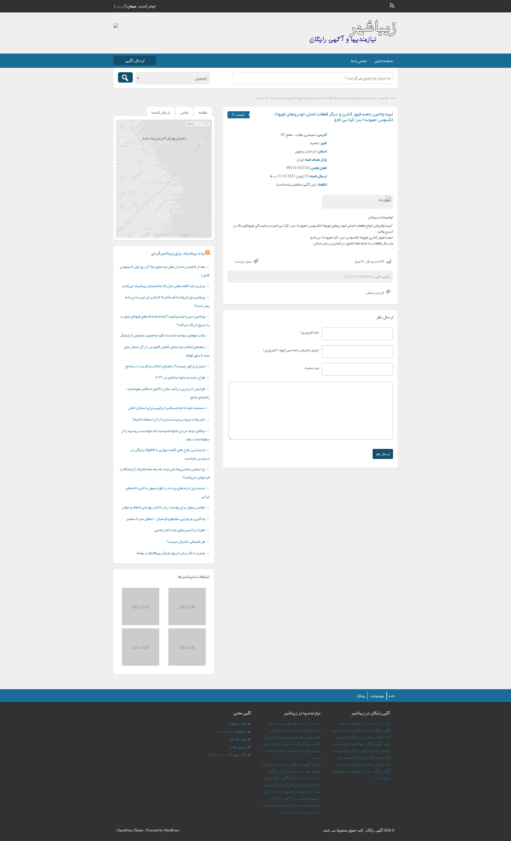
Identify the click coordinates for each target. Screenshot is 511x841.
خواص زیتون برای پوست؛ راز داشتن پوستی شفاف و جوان (163, 507)
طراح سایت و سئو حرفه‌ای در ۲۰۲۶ (180, 377)
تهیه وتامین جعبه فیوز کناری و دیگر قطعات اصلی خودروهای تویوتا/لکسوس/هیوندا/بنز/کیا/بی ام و (333, 116)
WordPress (171, 830)
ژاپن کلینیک (238, 739)
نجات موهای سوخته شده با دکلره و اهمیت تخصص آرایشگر (162, 335)
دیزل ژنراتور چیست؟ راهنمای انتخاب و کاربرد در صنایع (165, 366)
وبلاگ (361, 696)
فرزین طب (238, 747)
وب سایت (312, 368)
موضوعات (377, 696)
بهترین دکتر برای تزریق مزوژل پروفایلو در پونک (170, 553)
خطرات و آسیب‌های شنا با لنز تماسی (179, 530)
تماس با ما (359, 61)
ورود (119, 6)
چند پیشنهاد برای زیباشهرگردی (178, 253)
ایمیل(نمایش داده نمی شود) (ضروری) (291, 350)
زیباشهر (241, 731)
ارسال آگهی (134, 60)
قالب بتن (240, 755)
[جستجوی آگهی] (125, 77)
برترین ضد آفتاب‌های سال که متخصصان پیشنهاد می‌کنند (163, 286)
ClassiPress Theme (130, 830)
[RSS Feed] (392, 4)
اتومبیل (383, 97)
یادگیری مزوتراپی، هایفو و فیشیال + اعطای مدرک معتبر (165, 519)
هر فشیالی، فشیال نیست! (186, 541)
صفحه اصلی (383, 61)
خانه (393, 97)
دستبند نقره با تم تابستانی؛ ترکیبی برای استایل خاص (166, 408)
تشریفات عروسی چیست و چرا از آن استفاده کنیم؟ (168, 419)
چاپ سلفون (238, 723)
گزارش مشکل (375, 292)
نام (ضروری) (309, 332)
